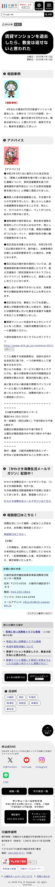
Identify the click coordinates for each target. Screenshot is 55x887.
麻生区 (10, 709)
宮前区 (22, 703)
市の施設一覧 (40, 791)
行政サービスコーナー (32, 869)
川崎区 (10, 697)
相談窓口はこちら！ (15, 534)
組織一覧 (14, 791)
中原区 (32, 697)
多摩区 (35, 703)
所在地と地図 (9, 869)
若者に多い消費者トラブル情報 (23, 632)
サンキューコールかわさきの (39, 817)
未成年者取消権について (20, 646)
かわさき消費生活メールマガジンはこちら (27, 501)
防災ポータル (26, 6)
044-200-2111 (16, 853)
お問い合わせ (43, 876)
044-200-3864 (20, 592)
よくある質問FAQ (15, 677)
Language (39, 8)
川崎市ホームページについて (18, 876)
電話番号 (15, 817)
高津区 (10, 703)
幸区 (21, 697)
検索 (50, 14)
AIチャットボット (39, 677)
